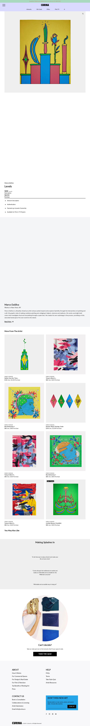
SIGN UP (71, 706)
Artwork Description (13, 200)
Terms (48, 676)
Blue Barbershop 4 (9, 426)
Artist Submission (17, 706)
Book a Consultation (18, 699)
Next (83, 52)
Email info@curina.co (18, 709)
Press (13, 689)
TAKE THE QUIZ (45, 654)
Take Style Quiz (51, 679)
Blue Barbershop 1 (51, 475)
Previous (6, 52)
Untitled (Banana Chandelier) (53, 523)
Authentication (11, 204)
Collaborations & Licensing (20, 703)
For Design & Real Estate (20, 679)
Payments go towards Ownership (16, 208)
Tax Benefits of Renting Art (20, 686)
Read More (8, 321)
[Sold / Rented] (66, 499)
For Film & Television (18, 682)
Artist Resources (51, 682)
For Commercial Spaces (19, 676)
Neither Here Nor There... (11, 378)
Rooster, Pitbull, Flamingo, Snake (54, 426)
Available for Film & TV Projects (16, 212)
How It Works (16, 673)
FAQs (48, 673)
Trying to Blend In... (51, 378)
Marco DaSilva (9, 183)
